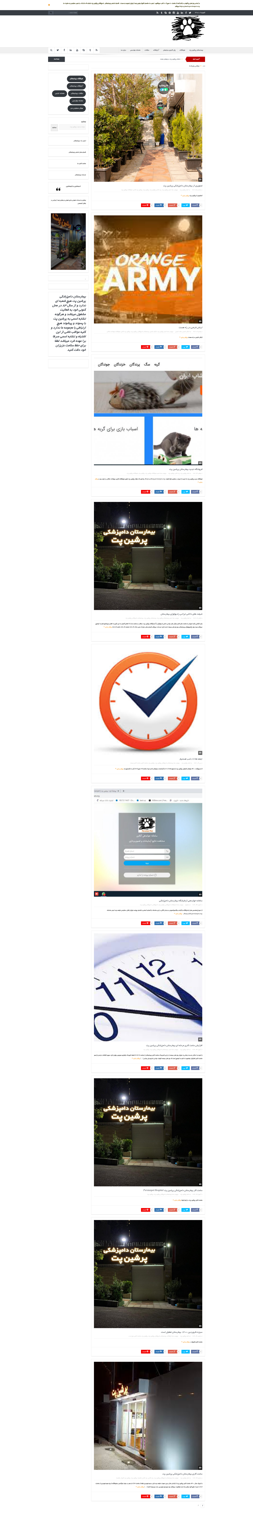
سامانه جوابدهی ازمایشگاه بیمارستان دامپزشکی (180, 901)
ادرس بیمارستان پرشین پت (164, 618)
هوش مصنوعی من (76, 108)
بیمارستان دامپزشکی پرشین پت (134, 618)
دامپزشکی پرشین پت (146, 905)
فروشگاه (182, 50)
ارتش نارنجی (185, 332)
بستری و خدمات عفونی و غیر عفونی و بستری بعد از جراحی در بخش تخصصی (68, 201)
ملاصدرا (118, 1478)
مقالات (146, 50)
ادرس (170, 1050)
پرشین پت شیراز (125, 1478)
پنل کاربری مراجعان (169, 50)
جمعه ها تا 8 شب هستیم (191, 759)
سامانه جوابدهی (135, 50)
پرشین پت (146, 190)
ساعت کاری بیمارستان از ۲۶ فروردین (169, 59)
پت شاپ (150, 1478)
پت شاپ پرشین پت (155, 190)
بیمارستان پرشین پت (196, 50)
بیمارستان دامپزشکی (143, 332)
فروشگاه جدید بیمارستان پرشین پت (185, 469)
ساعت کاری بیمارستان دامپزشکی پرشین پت (182, 1474)
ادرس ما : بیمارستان (80, 141)
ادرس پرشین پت (166, 190)
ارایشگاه (169, 1336)
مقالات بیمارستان (77, 94)
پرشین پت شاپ (137, 190)
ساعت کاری (144, 763)
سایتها (187, 905)
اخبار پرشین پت (184, 190)
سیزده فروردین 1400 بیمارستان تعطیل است (181, 1332)
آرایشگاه (156, 50)
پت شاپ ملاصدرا (142, 1478)
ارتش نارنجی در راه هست (190, 327)
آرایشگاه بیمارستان (76, 86)
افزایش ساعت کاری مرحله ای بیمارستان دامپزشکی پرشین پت (174, 1045)
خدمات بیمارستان (80, 175)
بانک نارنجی (178, 332)
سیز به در (131, 1336)
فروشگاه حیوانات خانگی (113, 332)
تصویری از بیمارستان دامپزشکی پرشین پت (182, 186)
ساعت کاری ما (81, 164)
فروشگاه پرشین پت (126, 190)
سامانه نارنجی (59, 94)
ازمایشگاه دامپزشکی (171, 905)
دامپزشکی (155, 905)
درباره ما (123, 50)
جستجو (83, 122)
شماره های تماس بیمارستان (77, 152)
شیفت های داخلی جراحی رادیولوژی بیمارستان (181, 614)
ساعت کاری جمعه (135, 763)
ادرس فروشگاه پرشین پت (152, 473)
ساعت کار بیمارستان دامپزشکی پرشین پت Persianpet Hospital (172, 1190)
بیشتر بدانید (185, 196)
